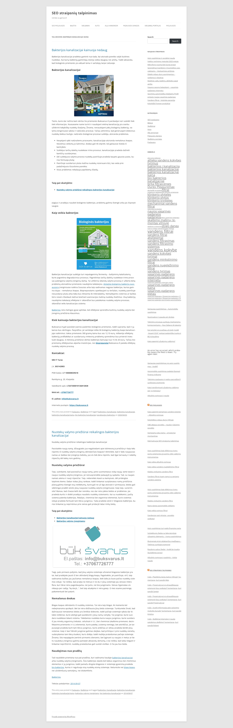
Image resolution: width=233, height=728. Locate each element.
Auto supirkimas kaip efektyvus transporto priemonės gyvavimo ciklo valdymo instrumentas (164, 453)
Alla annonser (111, 26)
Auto (97, 26)
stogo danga (170, 226)
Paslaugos (171, 26)
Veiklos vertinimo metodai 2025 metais (163, 61)
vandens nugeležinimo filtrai (163, 266)
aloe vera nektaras (154, 158)
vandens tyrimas (159, 271)
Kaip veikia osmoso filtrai (157, 510)
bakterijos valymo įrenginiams (87, 693)
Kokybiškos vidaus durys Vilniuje (161, 420)
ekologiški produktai (155, 190)
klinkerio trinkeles (160, 200)
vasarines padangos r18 (156, 298)
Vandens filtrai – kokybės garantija (161, 100)
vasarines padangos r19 (172, 298)
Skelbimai (86, 26)
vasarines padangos (161, 274)
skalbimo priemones (155, 226)
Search (151, 37)
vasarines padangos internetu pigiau (160, 282)
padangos (154, 217)
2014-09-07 (75, 683)
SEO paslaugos (58, 26)
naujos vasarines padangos (159, 212)
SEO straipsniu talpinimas (160, 570)
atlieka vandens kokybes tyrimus (164, 161)
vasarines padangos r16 (156, 296)
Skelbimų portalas (153, 26)
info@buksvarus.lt (70, 398)
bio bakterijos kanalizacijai (85, 415)
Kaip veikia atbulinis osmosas (159, 462)
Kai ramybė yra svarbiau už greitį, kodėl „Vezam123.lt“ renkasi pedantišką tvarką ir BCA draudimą (164, 333)
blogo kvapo (129, 667)
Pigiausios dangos (131, 26)
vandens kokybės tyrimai (159, 254)
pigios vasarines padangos (170, 218)
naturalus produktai (155, 209)
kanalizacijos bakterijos (106, 415)
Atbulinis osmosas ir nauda (158, 395)
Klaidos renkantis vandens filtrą (160, 471)
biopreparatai (102, 343)
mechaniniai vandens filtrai (162, 204)
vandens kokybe (162, 250)
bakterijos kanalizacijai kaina (63, 415)
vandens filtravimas (161, 241)
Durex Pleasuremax (161, 187)
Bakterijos (56, 310)
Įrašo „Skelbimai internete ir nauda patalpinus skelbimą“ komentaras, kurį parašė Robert (163, 622)
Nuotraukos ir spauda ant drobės (161, 317)
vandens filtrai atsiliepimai (157, 236)
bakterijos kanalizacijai (126, 412)
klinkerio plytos (158, 197)
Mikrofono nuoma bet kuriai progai (162, 64)
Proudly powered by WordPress (63, 716)
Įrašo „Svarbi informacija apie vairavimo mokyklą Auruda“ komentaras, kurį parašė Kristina (164, 610)
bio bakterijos (58, 667)
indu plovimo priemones (169, 192)
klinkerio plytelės (159, 194)
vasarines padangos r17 (172, 296)
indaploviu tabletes (154, 192)
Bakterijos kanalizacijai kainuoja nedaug (79, 50)
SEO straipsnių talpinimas (74, 13)
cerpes (166, 184)
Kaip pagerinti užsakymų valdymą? (161, 341)
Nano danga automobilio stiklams (161, 505)
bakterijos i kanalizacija (107, 412)
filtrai (165, 190)
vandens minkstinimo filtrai (162, 260)
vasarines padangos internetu (161, 278)
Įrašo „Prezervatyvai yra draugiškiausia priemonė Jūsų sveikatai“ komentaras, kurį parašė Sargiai (164, 588)
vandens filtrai (160, 231)
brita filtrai (155, 184)
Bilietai (73, 26)
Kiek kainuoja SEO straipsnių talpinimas (163, 441)
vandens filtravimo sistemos (160, 245)
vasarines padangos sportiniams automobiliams (164, 300)
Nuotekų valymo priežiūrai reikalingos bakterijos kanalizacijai (85, 189)
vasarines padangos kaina (161, 286)
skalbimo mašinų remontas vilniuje (162, 221)
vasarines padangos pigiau (161, 292)
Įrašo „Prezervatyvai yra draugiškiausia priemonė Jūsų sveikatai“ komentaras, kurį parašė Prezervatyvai (164, 599)
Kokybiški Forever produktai (159, 103)
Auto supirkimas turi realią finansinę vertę (164, 528)
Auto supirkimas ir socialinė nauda (161, 58)
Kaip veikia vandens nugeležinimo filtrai (163, 467)
